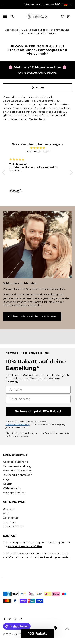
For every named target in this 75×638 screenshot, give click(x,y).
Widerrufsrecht (12, 488)
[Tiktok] (20, 619)
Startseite (12, 29)
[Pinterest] (9, 619)
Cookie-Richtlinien (14, 526)
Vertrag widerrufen (14, 492)
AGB (5, 513)
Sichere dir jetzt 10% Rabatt (38, 411)
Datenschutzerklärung (18, 424)
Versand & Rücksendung (17, 470)
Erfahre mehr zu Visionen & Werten (32, 316)
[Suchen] (12, 16)
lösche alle (47, 97)
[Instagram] (14, 619)
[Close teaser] (55, 628)
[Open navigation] (5, 16)
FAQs (6, 479)
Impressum (9, 522)
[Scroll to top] (67, 628)
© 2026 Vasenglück (13, 634)
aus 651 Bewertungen (37, 151)
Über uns (8, 509)
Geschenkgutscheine (15, 461)
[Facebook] (4, 619)
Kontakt (7, 483)
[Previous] (3, 4)
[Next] (71, 4)
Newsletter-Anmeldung (17, 466)
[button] (4, 172)
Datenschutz (10, 517)
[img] (37, 148)
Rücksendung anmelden (17, 475)
